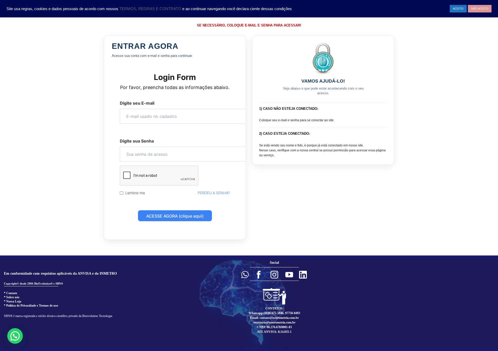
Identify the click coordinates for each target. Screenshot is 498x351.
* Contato (10, 293)
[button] (244, 274)
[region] (249, 303)
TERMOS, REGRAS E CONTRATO (150, 9)
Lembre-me (135, 193)
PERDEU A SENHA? (214, 193)
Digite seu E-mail (137, 103)
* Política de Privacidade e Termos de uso (31, 305)
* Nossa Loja (12, 301)
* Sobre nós (11, 297)
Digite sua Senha (137, 141)
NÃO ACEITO (479, 8)
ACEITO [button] (458, 8)
